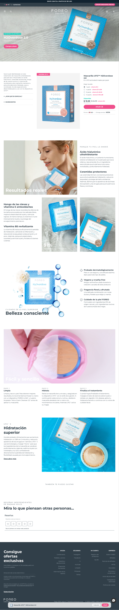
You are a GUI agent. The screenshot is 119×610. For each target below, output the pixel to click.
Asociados (112, 568)
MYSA (113, 564)
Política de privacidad (10, 585)
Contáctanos (61, 554)
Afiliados (112, 558)
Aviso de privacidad (109, 576)
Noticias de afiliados (108, 561)
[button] (113, 600)
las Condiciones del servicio (24, 585)
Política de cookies (109, 585)
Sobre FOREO (110, 554)
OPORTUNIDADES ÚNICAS (105, 4)
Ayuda (96, 560)
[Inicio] (59, 12)
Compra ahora (11, 46)
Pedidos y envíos (59, 558)
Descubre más (10, 459)
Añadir (105, 605)
